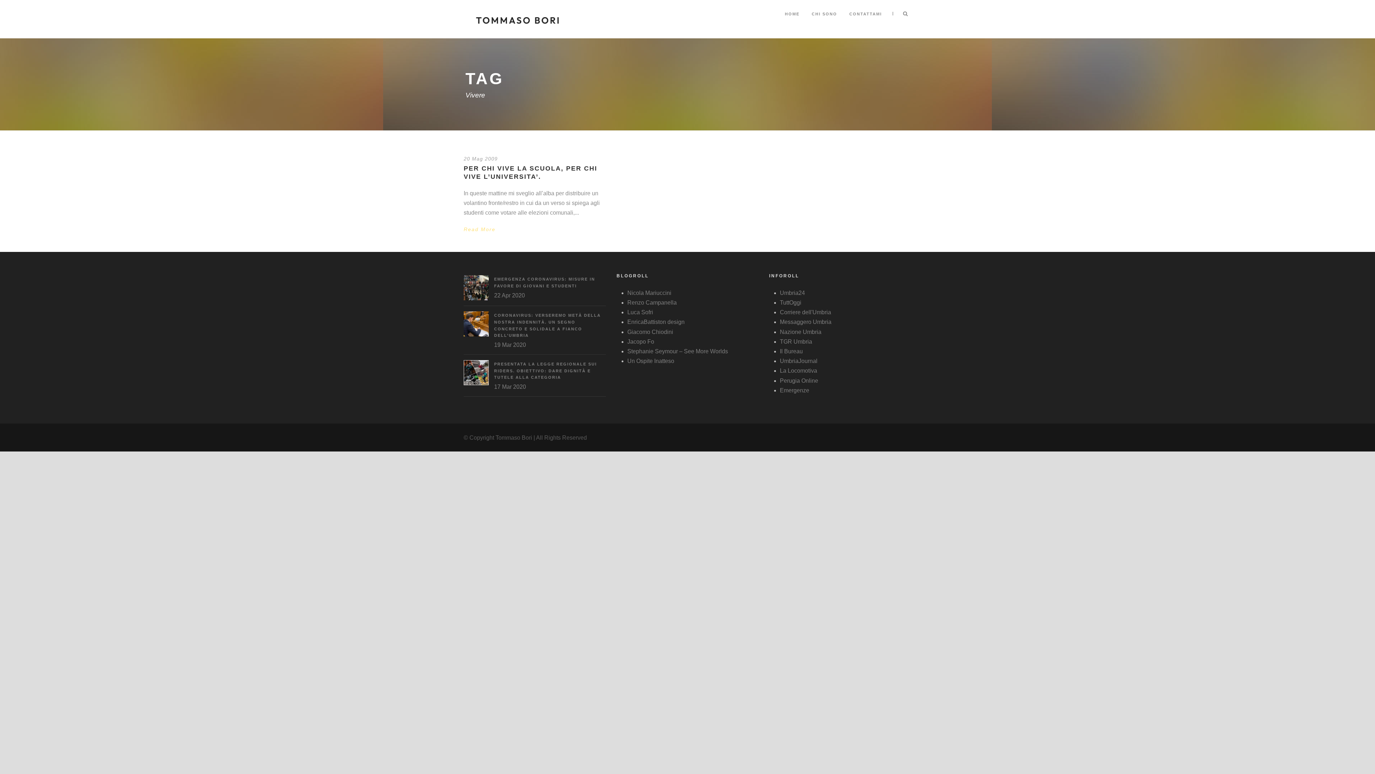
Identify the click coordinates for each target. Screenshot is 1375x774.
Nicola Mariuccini (649, 293)
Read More (480, 229)
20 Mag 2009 (481, 159)
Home (792, 14)
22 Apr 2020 (509, 295)
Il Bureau (791, 351)
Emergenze (794, 390)
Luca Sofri (640, 312)
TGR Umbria (796, 342)
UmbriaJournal (798, 361)
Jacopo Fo (640, 342)
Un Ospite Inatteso (650, 361)
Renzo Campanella (652, 303)
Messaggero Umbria (805, 322)
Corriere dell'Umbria (805, 312)
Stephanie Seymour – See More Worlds (677, 351)
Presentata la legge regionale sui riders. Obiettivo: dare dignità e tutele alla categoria (545, 370)
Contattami (865, 14)
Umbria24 (792, 293)
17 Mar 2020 (510, 387)
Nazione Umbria (800, 332)
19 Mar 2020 (510, 345)
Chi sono (824, 14)
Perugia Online (799, 381)
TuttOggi (790, 303)
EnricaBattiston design (656, 322)
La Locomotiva (798, 371)
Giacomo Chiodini (650, 332)
